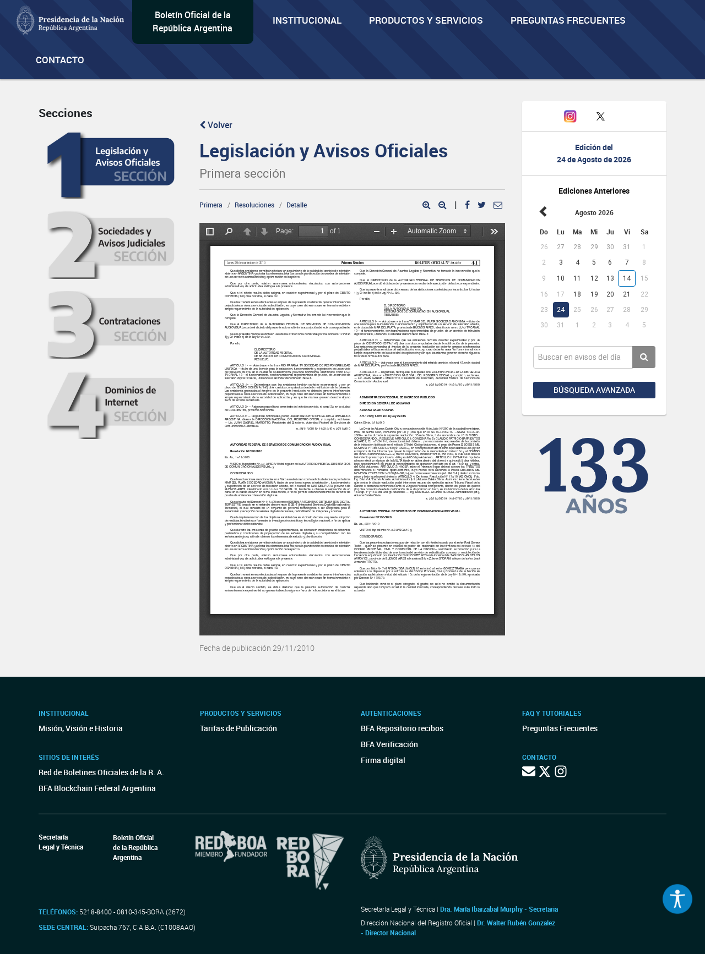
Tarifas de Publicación (238, 728)
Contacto (60, 59)
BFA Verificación (389, 744)
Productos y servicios (426, 20)
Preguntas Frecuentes (568, 20)
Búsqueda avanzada (594, 390)
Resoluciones (254, 204)
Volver (218, 125)
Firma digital (383, 760)
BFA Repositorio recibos (402, 728)
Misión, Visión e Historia (81, 728)
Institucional (307, 20)
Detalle (296, 204)
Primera (211, 204)
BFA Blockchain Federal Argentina (97, 788)
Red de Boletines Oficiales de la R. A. (101, 772)
